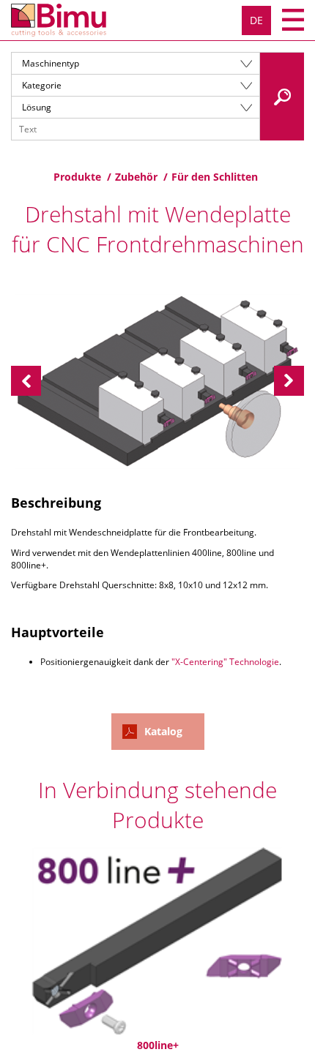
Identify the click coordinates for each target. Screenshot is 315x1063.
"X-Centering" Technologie (225, 662)
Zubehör (136, 177)
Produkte (77, 177)
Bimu (58, 20)
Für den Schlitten (214, 177)
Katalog (163, 731)
